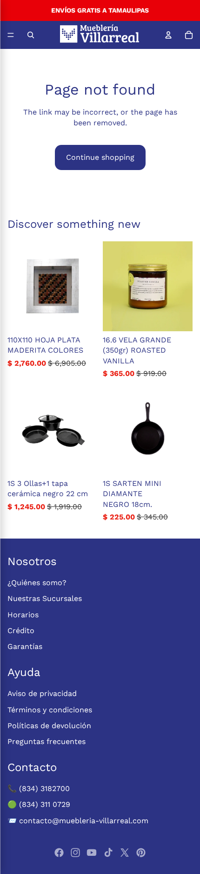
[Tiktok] (108, 852)
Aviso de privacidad (42, 693)
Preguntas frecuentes (46, 741)
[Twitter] (124, 852)
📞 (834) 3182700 (38, 788)
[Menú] (10, 35)
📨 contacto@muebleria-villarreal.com (77, 820)
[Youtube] (91, 852)
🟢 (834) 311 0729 (38, 804)
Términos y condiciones (49, 709)
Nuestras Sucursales (44, 598)
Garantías (24, 646)
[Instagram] (75, 852)
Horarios (23, 614)
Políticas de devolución (49, 725)
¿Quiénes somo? (37, 582)
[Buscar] (30, 35)
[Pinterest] (141, 852)
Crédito (20, 630)
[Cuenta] (168, 35)
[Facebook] (59, 852)
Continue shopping (100, 157)
